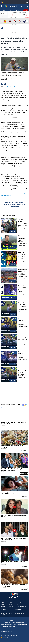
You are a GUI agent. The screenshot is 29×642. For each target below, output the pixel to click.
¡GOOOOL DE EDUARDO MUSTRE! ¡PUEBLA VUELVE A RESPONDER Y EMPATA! (22, 320)
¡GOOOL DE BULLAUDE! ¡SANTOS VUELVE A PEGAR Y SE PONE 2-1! (22, 336)
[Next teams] (27, 21)
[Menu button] (1, 6)
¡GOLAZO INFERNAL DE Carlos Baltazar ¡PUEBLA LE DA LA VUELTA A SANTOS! (23, 303)
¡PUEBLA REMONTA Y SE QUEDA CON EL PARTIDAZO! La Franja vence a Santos (23, 287)
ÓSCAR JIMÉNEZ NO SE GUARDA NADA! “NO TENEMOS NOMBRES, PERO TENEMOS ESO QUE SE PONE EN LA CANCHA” (23, 237)
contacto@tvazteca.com (20, 611)
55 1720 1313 (17, 613)
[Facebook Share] (2, 84)
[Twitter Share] (5, 84)
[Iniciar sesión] (27, 2)
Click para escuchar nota (9, 86)
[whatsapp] (19, 597)
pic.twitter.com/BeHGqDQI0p (9, 186)
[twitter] (10, 597)
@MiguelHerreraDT (7, 174)
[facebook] (17, 597)
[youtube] (15, 597)
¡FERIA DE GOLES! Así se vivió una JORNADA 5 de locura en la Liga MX (22, 254)
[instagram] (12, 597)
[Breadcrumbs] (2, 28)
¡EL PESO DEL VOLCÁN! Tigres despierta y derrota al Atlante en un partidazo (22, 270)
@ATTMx (17, 176)
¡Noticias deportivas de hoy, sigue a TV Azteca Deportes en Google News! (14, 204)
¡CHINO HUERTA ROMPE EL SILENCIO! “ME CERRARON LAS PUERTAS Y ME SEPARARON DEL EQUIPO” (23, 220)
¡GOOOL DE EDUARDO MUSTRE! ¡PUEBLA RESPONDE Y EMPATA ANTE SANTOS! (23, 353)
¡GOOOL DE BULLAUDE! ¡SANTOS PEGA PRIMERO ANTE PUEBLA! (22, 369)
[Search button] (27, 6)
